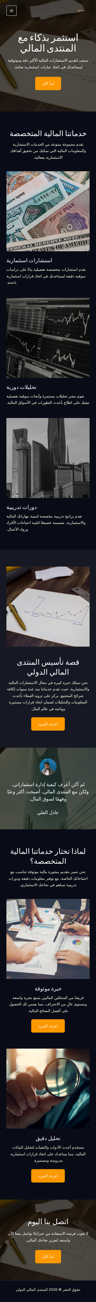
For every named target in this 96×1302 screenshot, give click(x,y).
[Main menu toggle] (11, 11)
